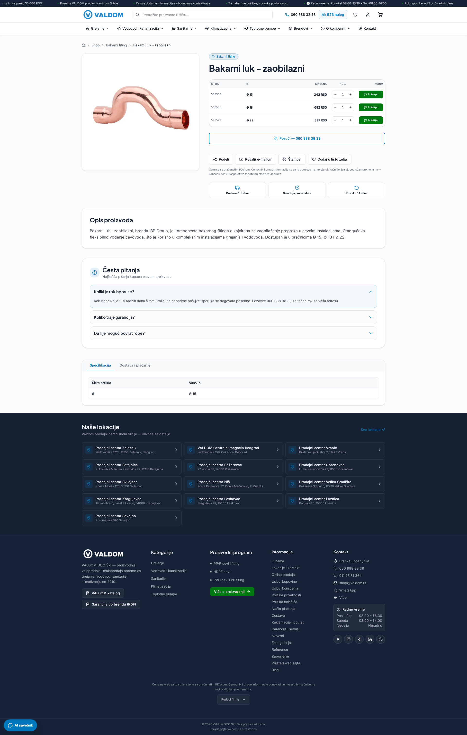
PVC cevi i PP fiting (229, 580)
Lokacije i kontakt (286, 568)
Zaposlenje (280, 656)
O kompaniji (336, 28)
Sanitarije (184, 28)
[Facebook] (359, 639)
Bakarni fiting (225, 56)
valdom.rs (234, 729)
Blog (275, 670)
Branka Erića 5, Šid (354, 561)
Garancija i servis (285, 629)
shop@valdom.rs (352, 583)
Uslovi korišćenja (285, 588)
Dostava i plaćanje (135, 365)
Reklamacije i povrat (288, 622)
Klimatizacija (221, 28)
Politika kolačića (284, 602)
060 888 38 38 (303, 14)
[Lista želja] (355, 14)
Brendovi (301, 28)
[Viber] (337, 639)
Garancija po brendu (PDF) (114, 604)
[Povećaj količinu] (350, 94)
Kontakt (370, 28)
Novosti (278, 636)
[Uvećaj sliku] (140, 112)
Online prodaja (283, 575)
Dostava (278, 615)
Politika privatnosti (286, 595)
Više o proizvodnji (229, 592)
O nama (278, 561)
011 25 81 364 (350, 575)
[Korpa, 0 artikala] (380, 14)
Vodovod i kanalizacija (140, 28)
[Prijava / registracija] (368, 14)
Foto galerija (281, 643)
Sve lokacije (370, 429)
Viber (343, 597)
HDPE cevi (222, 572)
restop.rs (250, 729)
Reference (280, 649)
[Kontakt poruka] (380, 639)
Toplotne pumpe (263, 28)
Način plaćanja (283, 609)
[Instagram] (348, 639)
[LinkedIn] (370, 639)
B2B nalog (335, 14)
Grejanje (97, 28)
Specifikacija (100, 365)
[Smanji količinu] (335, 94)
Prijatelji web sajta (286, 663)
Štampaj (295, 159)
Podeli (224, 159)
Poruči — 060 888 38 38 (300, 138)
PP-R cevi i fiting (227, 563)
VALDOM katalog (106, 593)
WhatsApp (347, 590)
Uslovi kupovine (284, 581)
